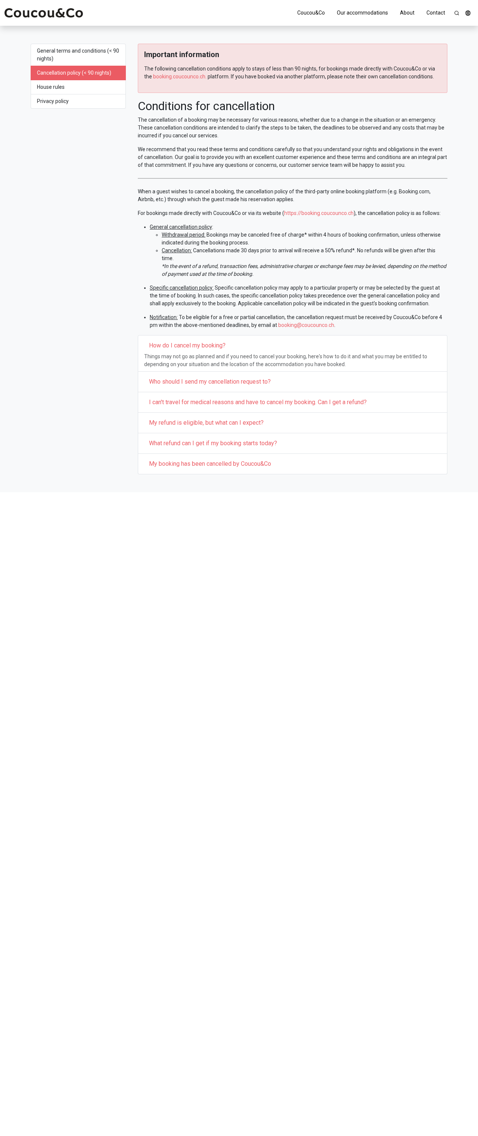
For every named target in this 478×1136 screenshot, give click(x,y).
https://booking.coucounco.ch (319, 213)
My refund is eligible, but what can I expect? (206, 422)
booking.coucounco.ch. (180, 76)
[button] (468, 13)
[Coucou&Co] (43, 13)
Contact (435, 13)
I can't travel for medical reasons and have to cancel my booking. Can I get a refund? (258, 402)
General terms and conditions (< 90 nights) (78, 55)
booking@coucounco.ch (306, 325)
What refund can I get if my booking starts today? (213, 443)
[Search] (456, 13)
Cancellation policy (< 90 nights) (74, 73)
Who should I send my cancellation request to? (210, 381)
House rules (51, 87)
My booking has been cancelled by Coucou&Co (210, 463)
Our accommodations (362, 13)
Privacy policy (53, 101)
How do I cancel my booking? (187, 345)
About (407, 13)
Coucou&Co (311, 13)
